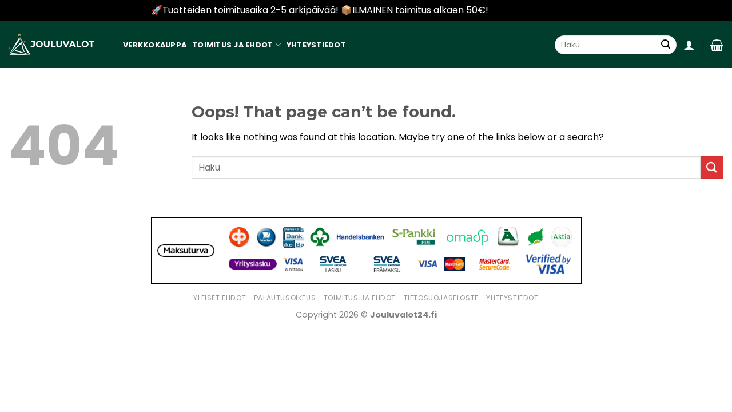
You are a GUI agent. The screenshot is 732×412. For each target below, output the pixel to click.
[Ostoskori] (716, 45)
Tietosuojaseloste (441, 298)
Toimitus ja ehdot (232, 45)
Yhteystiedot (316, 45)
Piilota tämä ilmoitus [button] (536, 10)
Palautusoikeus (285, 298)
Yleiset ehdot (219, 298)
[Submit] (665, 45)
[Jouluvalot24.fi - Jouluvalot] (51, 44)
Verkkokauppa (154, 45)
